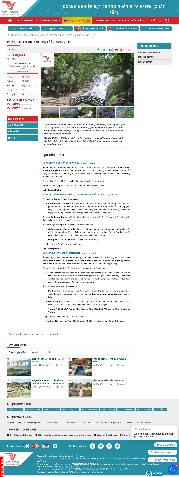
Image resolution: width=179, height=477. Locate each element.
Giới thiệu (137, 20)
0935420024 (20, 104)
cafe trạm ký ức (43, 334)
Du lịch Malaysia (144, 409)
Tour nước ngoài (49, 20)
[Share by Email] (122, 50)
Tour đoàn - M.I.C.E (103, 20)
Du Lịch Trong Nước (33, 35)
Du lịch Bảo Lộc (83, 423)
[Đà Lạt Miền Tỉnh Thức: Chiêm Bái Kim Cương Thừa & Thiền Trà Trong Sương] (19, 388)
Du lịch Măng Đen (100, 423)
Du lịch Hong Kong (89, 409)
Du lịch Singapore (126, 409)
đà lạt (20, 334)
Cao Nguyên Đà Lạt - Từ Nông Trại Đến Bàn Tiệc (48, 360)
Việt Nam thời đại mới (92, 28)
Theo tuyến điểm (17, 352)
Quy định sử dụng (130, 435)
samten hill (55, 334)
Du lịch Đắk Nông (67, 423)
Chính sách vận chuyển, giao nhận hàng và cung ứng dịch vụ (64, 435)
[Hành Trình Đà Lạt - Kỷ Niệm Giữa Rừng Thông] (80, 367)
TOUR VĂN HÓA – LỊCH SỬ (125, 28)
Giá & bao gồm (15, 125)
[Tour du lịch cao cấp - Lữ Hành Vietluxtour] (10, 20)
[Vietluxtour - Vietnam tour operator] (166, 20)
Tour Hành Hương (146, 57)
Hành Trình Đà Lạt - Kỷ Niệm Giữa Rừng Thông (109, 360)
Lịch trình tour (16, 118)
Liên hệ (151, 20)
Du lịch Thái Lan (108, 409)
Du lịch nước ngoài (19, 404)
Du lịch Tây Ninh (116, 423)
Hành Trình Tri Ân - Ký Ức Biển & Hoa (108, 380)
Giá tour (50, 352)
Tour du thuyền (145, 61)
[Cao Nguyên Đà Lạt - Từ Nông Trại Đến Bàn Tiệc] (19, 367)
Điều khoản (13, 131)
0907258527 (20, 108)
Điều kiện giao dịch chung (21, 435)
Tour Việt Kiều (26, 28)
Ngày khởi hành (37, 352)
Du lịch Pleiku (146, 423)
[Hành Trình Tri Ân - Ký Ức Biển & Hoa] (80, 388)
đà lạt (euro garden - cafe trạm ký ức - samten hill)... (71, 35)
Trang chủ (16, 35)
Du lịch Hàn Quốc (33, 409)
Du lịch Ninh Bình (50, 423)
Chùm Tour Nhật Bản (158, 28)
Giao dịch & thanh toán (107, 435)
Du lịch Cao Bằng (14, 423)
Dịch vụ (122, 20)
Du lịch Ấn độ (160, 409)
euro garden (30, 334)
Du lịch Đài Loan (15, 409)
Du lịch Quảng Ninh (32, 423)
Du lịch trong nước (19, 417)
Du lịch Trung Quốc (70, 409)
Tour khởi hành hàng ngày (150, 52)
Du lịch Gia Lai (132, 423)
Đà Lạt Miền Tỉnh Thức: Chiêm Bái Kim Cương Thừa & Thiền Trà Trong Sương (48, 382)
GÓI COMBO (58, 28)
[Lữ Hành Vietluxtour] (14, 8)
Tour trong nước (25, 20)
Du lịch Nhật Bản (51, 409)
